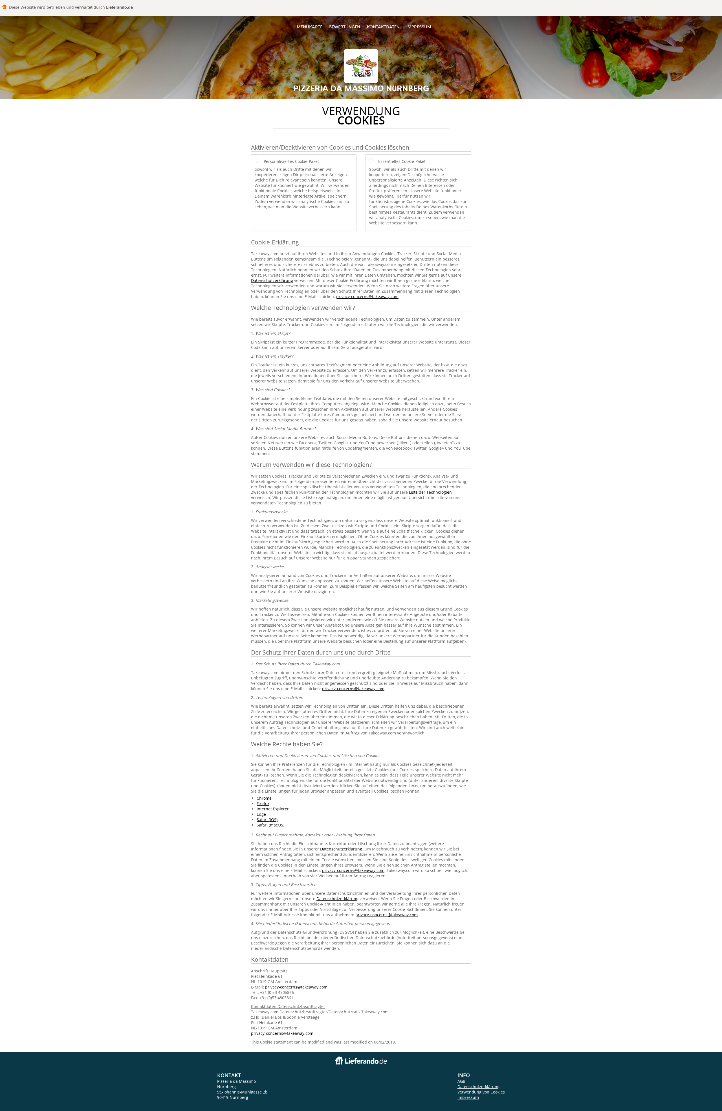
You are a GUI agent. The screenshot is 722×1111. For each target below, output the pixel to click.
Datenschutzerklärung (272, 280)
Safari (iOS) (267, 819)
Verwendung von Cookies (481, 1092)
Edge (261, 814)
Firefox (263, 803)
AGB (461, 1081)
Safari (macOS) (270, 825)
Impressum (418, 27)
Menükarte (309, 27)
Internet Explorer (273, 809)
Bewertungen (344, 27)
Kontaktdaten (383, 27)
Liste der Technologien (430, 492)
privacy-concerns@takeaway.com (367, 296)
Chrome (264, 798)
